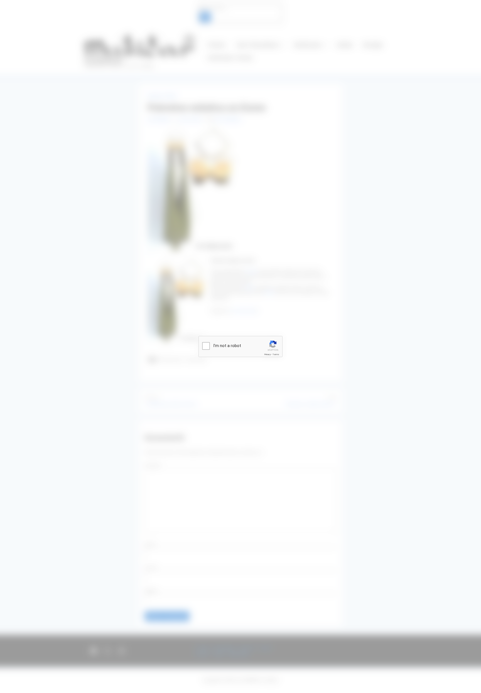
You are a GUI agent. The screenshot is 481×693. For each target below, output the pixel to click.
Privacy (267, 354)
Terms (276, 354)
